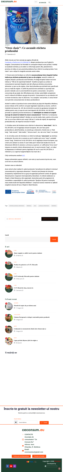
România (54, 205)
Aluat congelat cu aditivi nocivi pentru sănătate (28, 253)
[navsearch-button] (49, 3)
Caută (7, 235)
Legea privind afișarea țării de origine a (26, 340)
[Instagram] (14, 466)
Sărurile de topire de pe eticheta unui (25, 305)
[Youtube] (11, 466)
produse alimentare (44, 205)
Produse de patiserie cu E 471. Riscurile (26, 264)
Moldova (29, 205)
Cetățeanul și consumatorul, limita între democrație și (30, 329)
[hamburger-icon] (36, 2)
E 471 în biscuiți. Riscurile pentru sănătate (26, 276)
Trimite (45, 422)
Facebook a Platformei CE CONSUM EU (17, 62)
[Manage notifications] (59, 468)
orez (35, 205)
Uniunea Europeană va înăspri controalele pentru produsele (32, 317)
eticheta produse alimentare (16, 205)
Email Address (17, 419)
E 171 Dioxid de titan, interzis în (23, 288)
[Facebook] (7, 466)
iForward (57, 461)
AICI (23, 155)
